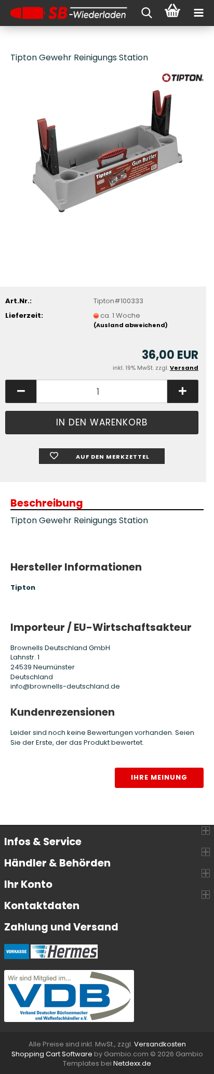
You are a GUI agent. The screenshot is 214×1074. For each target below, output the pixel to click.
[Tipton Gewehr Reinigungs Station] (107, 151)
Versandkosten (160, 1044)
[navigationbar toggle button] (198, 13)
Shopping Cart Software (51, 1054)
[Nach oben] (185, 1058)
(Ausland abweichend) (130, 325)
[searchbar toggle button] (146, 13)
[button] (20, 391)
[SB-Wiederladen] (65, 13)
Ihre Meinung (159, 777)
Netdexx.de (132, 1063)
